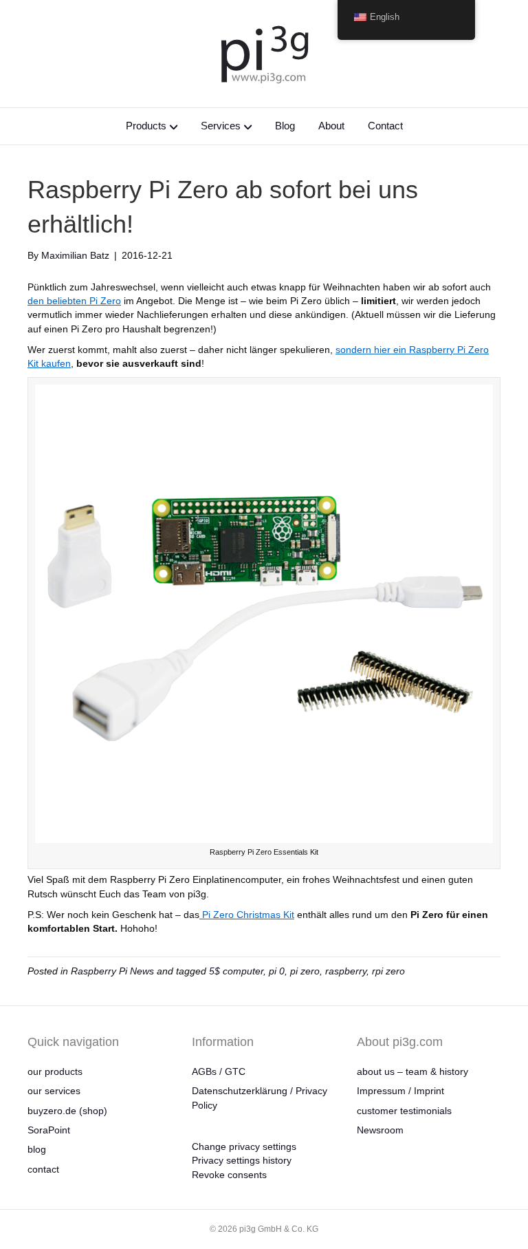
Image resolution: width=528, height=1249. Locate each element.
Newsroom (380, 1129)
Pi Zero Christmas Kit (246, 914)
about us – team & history (412, 1071)
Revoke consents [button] (229, 1174)
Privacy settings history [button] (242, 1160)
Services (221, 125)
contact (43, 1169)
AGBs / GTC (218, 1071)
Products (146, 125)
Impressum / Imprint (400, 1090)
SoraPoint (49, 1129)
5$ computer (236, 970)
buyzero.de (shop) (67, 1110)
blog (37, 1149)
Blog (285, 125)
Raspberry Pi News (112, 970)
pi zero (305, 970)
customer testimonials (404, 1110)
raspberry (345, 970)
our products (55, 1071)
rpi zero (388, 970)
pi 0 (277, 970)
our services (54, 1090)
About (331, 125)
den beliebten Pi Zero (74, 300)
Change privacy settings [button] (244, 1146)
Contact (385, 125)
